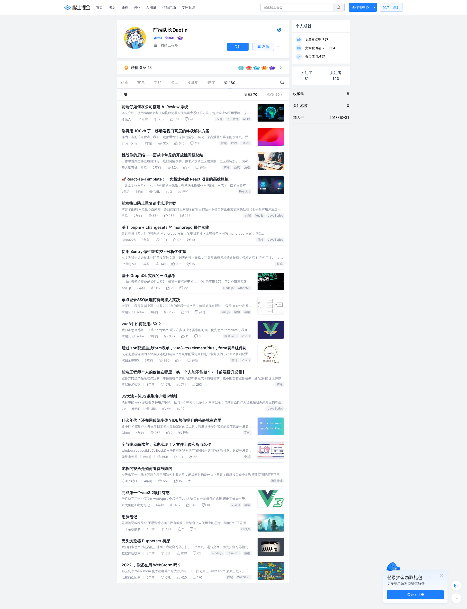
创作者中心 (360, 7)
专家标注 (188, 7)
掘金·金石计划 (232, 336)
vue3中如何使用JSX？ (142, 323)
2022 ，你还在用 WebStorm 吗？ (151, 564)
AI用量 (151, 7)
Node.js (228, 288)
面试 (237, 167)
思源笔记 (129, 516)
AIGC (246, 119)
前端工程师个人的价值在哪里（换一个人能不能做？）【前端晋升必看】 (184, 372)
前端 (220, 119)
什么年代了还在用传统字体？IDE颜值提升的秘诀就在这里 (171, 420)
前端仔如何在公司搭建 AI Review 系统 (155, 106)
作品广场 (169, 7)
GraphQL (244, 288)
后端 (247, 167)
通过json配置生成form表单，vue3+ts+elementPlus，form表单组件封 (184, 347)
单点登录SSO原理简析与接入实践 (151, 299)
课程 (124, 7)
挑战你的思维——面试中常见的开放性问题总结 (162, 154)
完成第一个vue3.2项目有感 (146, 492)
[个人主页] (279, 31)
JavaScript (275, 215)
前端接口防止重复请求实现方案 (149, 203)
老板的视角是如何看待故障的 (147, 468)
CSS (234, 143)
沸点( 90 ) (274, 94)
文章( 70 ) (252, 94)
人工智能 (233, 119)
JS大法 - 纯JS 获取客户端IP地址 (150, 396)
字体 (247, 432)
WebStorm (244, 577)
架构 (237, 312)
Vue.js (259, 215)
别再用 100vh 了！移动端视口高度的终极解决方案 (165, 130)
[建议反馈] (456, 585)
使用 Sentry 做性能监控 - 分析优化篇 (154, 251)
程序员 (245, 529)
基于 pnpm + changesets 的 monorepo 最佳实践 (165, 227)
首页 (99, 7)
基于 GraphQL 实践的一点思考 (148, 275)
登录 (391, 7)
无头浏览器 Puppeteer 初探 (146, 540)
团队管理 (277, 481)
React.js (244, 191)
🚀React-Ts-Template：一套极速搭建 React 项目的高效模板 (175, 179)
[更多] (456, 598)
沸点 (112, 7)
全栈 (247, 456)
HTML (246, 143)
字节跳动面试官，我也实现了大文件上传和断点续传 (166, 444)
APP (137, 7)
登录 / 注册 (415, 594)
